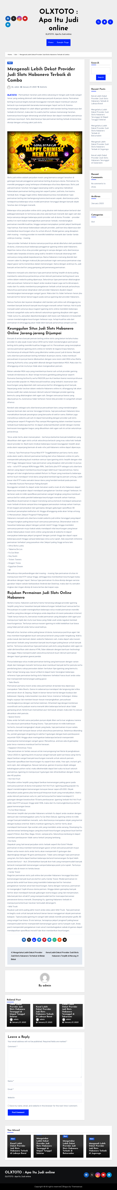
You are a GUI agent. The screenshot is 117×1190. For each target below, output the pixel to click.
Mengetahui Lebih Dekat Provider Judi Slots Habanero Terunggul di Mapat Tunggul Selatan (17, 1009)
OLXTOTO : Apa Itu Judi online (58, 20)
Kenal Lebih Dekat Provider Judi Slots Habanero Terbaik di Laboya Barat (45, 1012)
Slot (10, 63)
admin (16, 87)
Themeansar (77, 1187)
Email (11, 1089)
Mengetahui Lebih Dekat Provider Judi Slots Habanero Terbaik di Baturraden (100, 131)
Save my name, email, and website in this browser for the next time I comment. (44, 1106)
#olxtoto (43, 87)
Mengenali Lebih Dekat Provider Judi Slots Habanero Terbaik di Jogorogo (98, 1148)
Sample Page (63, 42)
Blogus (66, 1187)
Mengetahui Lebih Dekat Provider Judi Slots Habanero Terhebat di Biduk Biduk (28, 956)
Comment (12, 1046)
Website (11, 1098)
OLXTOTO (12, 95)
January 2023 (97, 203)
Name (11, 1081)
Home (50, 42)
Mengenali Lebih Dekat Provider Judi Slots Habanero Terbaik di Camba (41, 75)
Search (95, 63)
